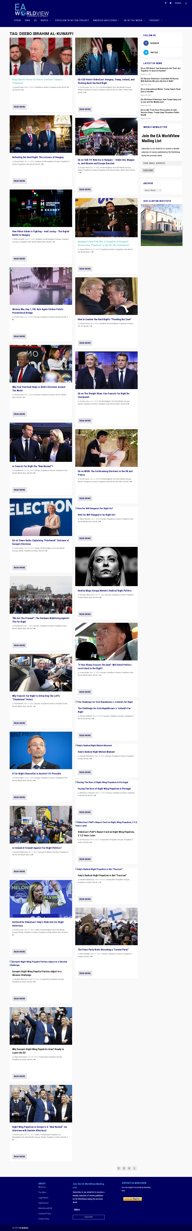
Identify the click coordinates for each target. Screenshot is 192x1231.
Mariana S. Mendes (87, 793)
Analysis (38, 161)
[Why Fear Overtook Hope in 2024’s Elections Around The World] (41, 364)
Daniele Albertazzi (21, 979)
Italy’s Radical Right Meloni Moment (96, 751)
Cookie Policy (43, 1219)
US (35, 20)
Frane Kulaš (18, 778)
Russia (57, 317)
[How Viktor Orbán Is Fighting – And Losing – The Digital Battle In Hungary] (41, 208)
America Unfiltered (105, 20)
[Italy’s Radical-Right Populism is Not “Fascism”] (106, 869)
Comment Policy (44, 1213)
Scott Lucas (18, 317)
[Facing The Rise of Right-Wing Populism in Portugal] (106, 782)
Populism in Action (42, 87)
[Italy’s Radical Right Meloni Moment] (106, 745)
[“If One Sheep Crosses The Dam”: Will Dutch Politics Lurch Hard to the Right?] (106, 641)
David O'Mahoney (21, 852)
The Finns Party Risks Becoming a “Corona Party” (103, 949)
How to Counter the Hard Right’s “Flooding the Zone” (105, 319)
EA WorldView (23, 1228)
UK (68, 87)
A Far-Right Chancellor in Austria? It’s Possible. (37, 773)
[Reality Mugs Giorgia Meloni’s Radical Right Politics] (106, 566)
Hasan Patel (19, 87)
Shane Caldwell (86, 716)
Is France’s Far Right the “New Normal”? (32, 466)
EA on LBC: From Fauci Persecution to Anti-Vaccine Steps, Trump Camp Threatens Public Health (160, 112)
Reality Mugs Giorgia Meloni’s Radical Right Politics (105, 590)
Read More (19, 106)
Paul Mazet (18, 470)
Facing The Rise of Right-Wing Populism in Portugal (104, 788)
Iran (27, 20)
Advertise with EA (45, 1208)
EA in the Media (133, 20)
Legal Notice (43, 1198)
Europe (57, 161)
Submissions (43, 1203)
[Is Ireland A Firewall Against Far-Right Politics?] (41, 824)
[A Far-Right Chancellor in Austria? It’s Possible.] (41, 750)
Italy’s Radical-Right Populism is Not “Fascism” (102, 875)
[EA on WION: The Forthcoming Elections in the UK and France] (106, 448)
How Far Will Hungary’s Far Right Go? (96, 514)
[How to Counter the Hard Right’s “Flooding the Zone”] (106, 296)
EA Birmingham (48, 161)
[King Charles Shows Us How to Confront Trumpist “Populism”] (41, 56)
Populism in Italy (45, 932)
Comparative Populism (48, 979)
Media (21, 551)
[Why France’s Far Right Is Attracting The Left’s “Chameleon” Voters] (41, 673)
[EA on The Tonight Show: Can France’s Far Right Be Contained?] (106, 370)
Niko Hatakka (85, 954)
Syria (17, 20)
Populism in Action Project (72, 20)
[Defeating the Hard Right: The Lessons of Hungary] (41, 134)
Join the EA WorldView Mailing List (161, 138)
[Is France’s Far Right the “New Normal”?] (41, 442)
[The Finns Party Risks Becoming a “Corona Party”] (106, 926)
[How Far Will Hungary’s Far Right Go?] (106, 508)
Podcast (154, 20)
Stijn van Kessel (20, 1057)
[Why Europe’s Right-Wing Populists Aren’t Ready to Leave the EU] (41, 1026)
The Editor (42, 1192)
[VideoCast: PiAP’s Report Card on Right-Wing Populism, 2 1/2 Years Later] (106, 824)
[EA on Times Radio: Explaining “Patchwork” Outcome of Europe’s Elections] (41, 517)
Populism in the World (58, 87)
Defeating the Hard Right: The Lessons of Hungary (38, 157)
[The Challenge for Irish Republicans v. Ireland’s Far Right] (106, 702)
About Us (42, 1187)
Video (120, 90)
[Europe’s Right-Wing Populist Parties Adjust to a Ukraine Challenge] (41, 963)
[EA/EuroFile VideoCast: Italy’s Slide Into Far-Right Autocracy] (41, 899)
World (44, 20)
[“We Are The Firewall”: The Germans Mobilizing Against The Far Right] (41, 595)
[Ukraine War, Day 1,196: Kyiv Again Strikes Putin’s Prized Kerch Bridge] (41, 286)
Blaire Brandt (19, 239)
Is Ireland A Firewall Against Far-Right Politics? (37, 847)
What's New (41, 242)
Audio (37, 548)
